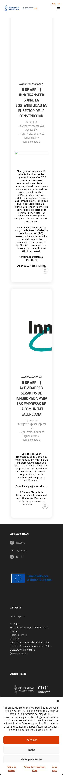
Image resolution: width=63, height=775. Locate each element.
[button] (57, 701)
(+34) (18, 635)
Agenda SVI (37, 84)
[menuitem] (54, 3)
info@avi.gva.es (17, 617)
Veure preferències (31, 759)
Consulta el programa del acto (31, 486)
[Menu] (58, 9)
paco (31, 122)
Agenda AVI (25, 84)
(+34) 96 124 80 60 (18, 653)
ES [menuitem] (59, 3)
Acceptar (31, 739)
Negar (31, 749)
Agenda (25, 377)
